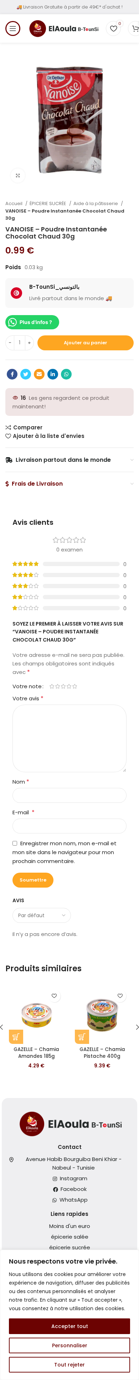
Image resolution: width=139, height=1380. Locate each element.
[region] (69, 1315)
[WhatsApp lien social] (66, 374)
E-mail (23, 812)
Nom (20, 782)
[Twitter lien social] (25, 374)
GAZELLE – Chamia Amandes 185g (36, 1053)
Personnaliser (69, 1345)
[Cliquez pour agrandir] (18, 175)
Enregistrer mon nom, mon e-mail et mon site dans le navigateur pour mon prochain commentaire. (64, 852)
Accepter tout (69, 1326)
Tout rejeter (69, 1364)
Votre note (27, 686)
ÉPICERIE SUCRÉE (48, 203)
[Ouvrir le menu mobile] (13, 28)
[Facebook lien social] (12, 374)
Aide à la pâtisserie (96, 203)
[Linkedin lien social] (52, 374)
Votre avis (27, 698)
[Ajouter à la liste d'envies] (54, 996)
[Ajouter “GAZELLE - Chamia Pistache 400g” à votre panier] (82, 1037)
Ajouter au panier (85, 342)
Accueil (14, 203)
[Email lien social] (39, 374)
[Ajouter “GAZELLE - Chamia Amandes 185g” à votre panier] (16, 1037)
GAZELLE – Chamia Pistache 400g (102, 1053)
